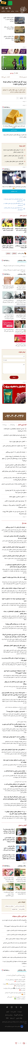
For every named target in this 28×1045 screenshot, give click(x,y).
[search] (10, 8)
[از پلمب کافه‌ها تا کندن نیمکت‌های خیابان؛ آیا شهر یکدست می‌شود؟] (21, 840)
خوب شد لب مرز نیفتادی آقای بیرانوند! (20, 246)
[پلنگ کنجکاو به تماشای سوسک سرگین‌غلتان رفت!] (19, 39)
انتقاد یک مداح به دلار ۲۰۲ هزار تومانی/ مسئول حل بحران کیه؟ (15, 491)
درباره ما (20, 1012)
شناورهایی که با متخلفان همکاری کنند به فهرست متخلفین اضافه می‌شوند (15, 785)
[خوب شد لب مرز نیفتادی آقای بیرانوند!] (20, 240)
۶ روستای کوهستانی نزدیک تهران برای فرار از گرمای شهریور (13, 200)
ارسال (14, 377)
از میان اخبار (23, 216)
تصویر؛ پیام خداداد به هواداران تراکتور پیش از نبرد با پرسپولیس (14, 962)
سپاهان (8, 253)
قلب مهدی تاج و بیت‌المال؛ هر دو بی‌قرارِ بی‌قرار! (15, 683)
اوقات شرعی (19, 1018)
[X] (16, 1007)
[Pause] (4, 183)
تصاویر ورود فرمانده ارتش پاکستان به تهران (14, 547)
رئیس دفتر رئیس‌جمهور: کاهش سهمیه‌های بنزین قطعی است (15, 647)
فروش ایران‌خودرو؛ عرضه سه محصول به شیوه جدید (14, 600)
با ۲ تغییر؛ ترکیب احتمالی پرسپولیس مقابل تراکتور (7, 246)
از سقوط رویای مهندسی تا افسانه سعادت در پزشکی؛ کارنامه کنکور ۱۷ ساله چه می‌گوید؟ (9, 831)
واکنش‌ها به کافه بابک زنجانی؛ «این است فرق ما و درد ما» (15, 537)
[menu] (3, 8)
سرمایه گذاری (14, 130)
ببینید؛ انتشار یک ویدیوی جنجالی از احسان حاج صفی (20, 230)
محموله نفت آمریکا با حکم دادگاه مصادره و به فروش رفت (14, 659)
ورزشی (12, 11)
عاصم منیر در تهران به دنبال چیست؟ (15, 711)
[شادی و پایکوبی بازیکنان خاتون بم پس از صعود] (7, 223)
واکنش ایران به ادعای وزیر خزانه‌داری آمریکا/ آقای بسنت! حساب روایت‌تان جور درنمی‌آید (14, 636)
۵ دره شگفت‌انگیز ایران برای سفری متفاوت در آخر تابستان (13, 204)
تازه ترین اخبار (22, 424)
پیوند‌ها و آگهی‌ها (18, 1015)
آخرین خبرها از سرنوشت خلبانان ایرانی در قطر (13, 588)
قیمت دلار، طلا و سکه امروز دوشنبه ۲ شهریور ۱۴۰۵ (14, 578)
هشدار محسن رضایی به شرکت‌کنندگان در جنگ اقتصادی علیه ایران (15, 772)
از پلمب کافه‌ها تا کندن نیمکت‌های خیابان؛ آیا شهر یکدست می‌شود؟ (9, 840)
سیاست (16, 11)
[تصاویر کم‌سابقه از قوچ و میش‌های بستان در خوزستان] (19, 20)
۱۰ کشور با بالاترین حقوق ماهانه (17, 497)
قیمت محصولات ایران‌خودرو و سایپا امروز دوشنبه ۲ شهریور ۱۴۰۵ (15, 672)
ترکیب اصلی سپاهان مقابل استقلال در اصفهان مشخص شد (13, 157)
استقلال (14, 253)
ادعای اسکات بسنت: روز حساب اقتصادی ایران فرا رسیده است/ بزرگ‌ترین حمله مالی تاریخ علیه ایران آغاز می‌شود (14, 695)
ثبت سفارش (14, 191)
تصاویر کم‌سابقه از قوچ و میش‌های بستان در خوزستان (8, 19)
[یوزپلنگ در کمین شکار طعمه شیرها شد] (19, 29)
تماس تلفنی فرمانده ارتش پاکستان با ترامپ (14, 556)
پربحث (4, 424)
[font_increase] (25, 98)
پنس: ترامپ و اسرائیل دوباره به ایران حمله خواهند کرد (14, 761)
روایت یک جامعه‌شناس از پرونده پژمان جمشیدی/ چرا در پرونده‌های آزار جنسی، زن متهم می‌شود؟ (14, 458)
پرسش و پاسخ (8, 1015)
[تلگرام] (7, 1007)
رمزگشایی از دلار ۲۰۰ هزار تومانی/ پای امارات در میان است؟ (14, 738)
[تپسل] (3, 107)
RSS (7, 1018)
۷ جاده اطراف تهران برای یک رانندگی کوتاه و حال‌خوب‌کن (13, 209)
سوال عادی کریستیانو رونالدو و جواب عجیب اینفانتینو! (14, 957)
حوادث (8, 11)
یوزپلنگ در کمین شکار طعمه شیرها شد (9, 28)
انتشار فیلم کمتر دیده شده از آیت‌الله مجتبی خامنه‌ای (14, 943)
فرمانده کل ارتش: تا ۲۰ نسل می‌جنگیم (15, 452)
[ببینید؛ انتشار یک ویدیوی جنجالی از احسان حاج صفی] (20, 223)
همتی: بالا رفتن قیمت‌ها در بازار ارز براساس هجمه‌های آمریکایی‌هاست (15, 479)
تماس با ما (13, 1012)
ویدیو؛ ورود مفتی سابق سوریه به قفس (14, 501)
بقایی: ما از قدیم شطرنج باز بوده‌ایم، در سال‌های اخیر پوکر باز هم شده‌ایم (16, 566)
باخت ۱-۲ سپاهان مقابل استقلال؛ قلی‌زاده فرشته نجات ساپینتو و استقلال (13, 151)
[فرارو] (23, 9)
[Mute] (6, 183)
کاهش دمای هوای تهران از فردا (17, 442)
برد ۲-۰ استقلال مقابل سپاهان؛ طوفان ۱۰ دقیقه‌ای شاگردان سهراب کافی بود (15, 813)
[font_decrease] (17, 98)
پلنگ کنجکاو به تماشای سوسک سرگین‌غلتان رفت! (9, 38)
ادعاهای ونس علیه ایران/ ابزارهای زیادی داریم (13, 750)
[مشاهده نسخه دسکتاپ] (6, 8)
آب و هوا (12, 1018)
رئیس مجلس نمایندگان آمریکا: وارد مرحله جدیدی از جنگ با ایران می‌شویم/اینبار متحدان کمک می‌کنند (14, 799)
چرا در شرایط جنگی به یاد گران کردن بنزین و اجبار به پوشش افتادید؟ (14, 725)
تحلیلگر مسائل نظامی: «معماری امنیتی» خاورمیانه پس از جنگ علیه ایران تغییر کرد (15, 466)
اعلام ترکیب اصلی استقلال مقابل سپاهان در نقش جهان (14, 163)
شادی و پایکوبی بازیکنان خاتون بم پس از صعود (7, 229)
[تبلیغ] (14, 3)
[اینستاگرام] (12, 1007)
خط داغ (24, 523)
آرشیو (7, 1012)
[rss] (21, 1007)
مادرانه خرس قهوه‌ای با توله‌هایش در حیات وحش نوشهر (14, 612)
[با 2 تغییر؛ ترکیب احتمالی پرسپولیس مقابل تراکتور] (7, 240)
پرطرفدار (12, 424)
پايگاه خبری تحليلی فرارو (10, 1022)
